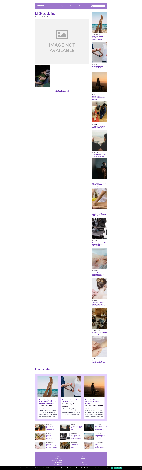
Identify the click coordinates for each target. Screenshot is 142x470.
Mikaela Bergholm (98, 405)
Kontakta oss (79, 6)
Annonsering (60, 6)
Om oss (67, 6)
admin (48, 17)
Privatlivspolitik (118, 467)
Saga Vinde (73, 404)
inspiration (42, 408)
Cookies (72, 6)
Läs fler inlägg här (62, 91)
